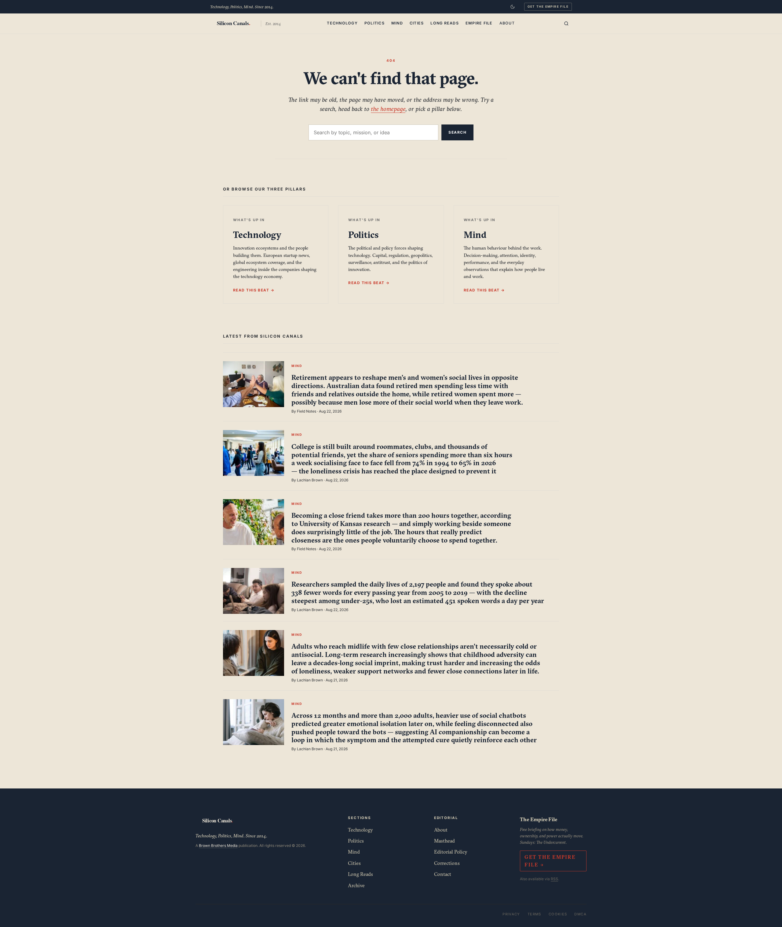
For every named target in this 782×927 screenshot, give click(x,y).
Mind (397, 23)
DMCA (580, 914)
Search (457, 132)
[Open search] (566, 23)
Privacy (511, 914)
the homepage (388, 109)
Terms (534, 914)
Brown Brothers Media (218, 845)
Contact (442, 874)
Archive (356, 885)
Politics (374, 23)
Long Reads (444, 23)
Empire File (479, 23)
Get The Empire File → (549, 861)
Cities (417, 23)
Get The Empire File (548, 6)
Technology (342, 23)
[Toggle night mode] (512, 7)
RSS (554, 879)
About (507, 23)
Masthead (444, 841)
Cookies (558, 914)
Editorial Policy (450, 852)
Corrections (447, 863)
